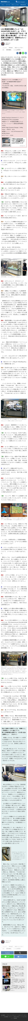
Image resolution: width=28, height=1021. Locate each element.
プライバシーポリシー (11, 1015)
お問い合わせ (16, 1016)
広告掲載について (8, 1016)
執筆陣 (15, 1018)
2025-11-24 (7, 43)
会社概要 (3, 1015)
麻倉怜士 (7, 44)
